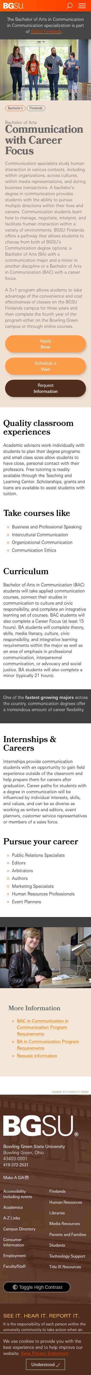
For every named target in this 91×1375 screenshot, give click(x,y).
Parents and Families (67, 1234)
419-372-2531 (16, 1165)
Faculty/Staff (14, 1266)
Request (46, 388)
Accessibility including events (17, 1194)
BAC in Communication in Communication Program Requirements (43, 1027)
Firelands (57, 1191)
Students (57, 1245)
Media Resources (64, 1223)
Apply (45, 343)
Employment (14, 1255)
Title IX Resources (65, 1266)
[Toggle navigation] (82, 5)
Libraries (57, 1213)
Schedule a (45, 366)
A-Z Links (11, 1218)
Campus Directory (19, 1229)
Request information (37, 1055)
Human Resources (65, 1202)
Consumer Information (13, 1242)
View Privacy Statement (45, 1353)
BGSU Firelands (46, 31)
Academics (13, 1207)
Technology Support (67, 1256)
